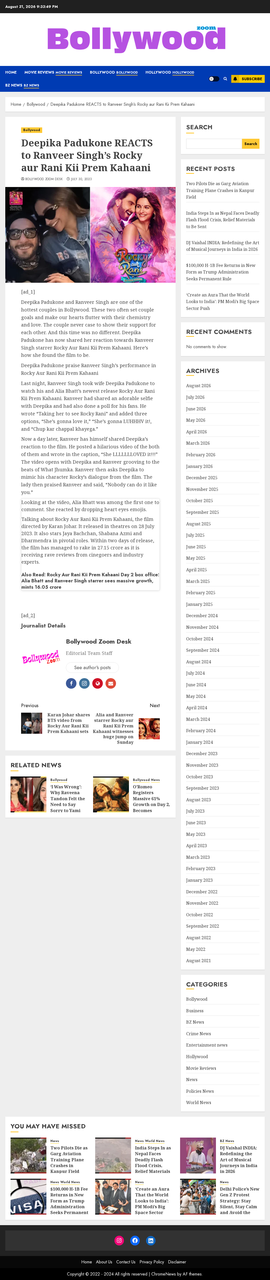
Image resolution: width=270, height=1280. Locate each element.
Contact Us (126, 1262)
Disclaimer (177, 1262)
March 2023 (198, 857)
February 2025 (200, 593)
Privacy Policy (151, 1262)
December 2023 (202, 753)
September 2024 (202, 650)
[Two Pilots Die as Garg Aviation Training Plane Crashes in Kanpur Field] (28, 1155)
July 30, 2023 (81, 179)
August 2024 (198, 662)
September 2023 (202, 788)
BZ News (22, 85)
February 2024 (200, 731)
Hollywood (170, 72)
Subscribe (252, 79)
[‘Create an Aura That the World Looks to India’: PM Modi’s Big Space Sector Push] (113, 1197)
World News (198, 1102)
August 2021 (198, 960)
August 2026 (198, 386)
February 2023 (200, 868)
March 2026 (198, 443)
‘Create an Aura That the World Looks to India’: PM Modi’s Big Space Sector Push (222, 301)
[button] (225, 79)
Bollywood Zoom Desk (44, 179)
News (155, 780)
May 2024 (195, 696)
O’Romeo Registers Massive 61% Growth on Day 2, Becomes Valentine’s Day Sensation (151, 804)
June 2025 (196, 547)
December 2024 (202, 616)
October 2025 (199, 501)
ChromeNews (163, 1274)
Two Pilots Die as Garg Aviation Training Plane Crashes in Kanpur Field (220, 190)
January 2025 (199, 604)
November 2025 (202, 489)
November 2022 (202, 903)
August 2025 (198, 524)
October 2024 (199, 639)
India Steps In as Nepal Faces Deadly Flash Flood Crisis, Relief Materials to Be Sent (222, 219)
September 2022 (202, 926)
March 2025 (198, 581)
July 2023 (195, 811)
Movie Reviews (53, 72)
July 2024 (195, 673)
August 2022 (198, 938)
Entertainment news (207, 1045)
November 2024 (202, 627)
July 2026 (195, 397)
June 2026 (196, 409)
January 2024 (199, 742)
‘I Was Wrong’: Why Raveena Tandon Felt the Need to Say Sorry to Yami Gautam (67, 801)
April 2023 (196, 845)
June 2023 (196, 823)
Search (199, 127)
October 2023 (199, 777)
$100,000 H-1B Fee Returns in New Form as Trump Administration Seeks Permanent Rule (220, 272)
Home (11, 72)
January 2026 (199, 466)
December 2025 (202, 478)
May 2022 (195, 949)
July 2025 (195, 535)
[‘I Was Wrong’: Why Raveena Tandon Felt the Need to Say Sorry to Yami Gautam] (28, 794)
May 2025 (195, 558)
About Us (104, 1262)
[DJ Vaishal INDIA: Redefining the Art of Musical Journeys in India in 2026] (198, 1155)
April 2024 (196, 708)
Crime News (198, 1034)
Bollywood (114, 72)
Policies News (200, 1091)
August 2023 (198, 800)
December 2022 (202, 892)
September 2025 (202, 512)
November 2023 (202, 765)
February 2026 (200, 455)
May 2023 (195, 834)
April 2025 (196, 570)
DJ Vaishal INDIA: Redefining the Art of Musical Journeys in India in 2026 (238, 1159)
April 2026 (196, 432)
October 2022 (199, 915)
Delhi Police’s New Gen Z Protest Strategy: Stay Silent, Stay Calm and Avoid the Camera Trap (239, 1203)
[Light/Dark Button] (214, 79)
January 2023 (199, 880)
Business (195, 1011)
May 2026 (195, 420)
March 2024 (198, 719)
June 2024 (196, 685)
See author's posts (92, 667)
